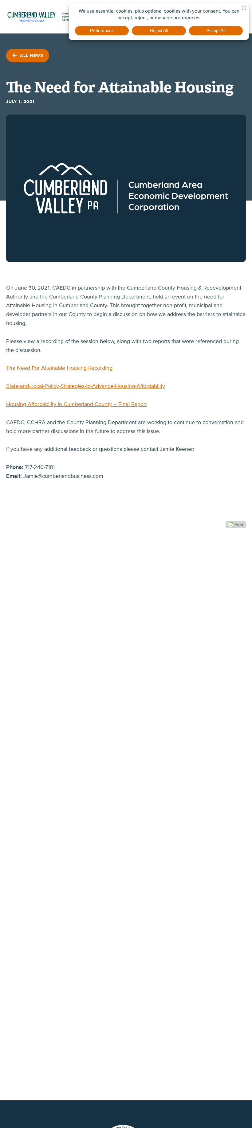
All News (30, 55)
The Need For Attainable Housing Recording (59, 368)
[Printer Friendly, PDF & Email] (236, 524)
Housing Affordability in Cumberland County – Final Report (76, 404)
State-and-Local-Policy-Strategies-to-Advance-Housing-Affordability (85, 386)
